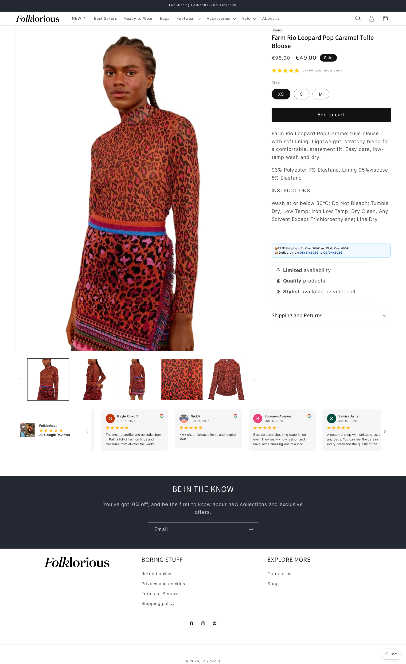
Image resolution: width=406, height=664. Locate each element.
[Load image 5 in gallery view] (226, 379)
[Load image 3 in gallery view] (137, 379)
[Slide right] (254, 379)
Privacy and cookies (163, 583)
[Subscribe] (251, 529)
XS (281, 94)
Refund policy (156, 573)
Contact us (279, 573)
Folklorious (211, 661)
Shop (273, 583)
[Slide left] (20, 379)
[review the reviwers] (141, 416)
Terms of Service (160, 593)
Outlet (277, 30)
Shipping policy (158, 603)
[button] (188, 19)
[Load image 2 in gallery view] (92, 379)
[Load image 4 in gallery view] (182, 379)
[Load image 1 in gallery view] (48, 379)
